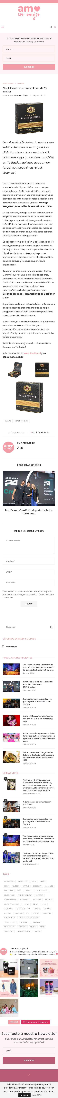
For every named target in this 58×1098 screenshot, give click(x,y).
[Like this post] (33, 432)
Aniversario (23, 882)
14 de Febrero (9, 882)
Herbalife (48, 900)
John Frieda (8, 909)
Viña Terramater (23, 931)
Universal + (23, 922)
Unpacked (22, 927)
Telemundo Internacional (29, 918)
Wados (37, 931)
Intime (35, 904)
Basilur (8, 421)
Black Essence (21, 421)
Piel (27, 913)
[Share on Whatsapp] (48, 432)
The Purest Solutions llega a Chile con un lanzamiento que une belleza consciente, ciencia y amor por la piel (39, 857)
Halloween (37, 900)
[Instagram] (51, 27)
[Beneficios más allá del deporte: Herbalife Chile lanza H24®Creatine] (29, 488)
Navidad (7, 913)
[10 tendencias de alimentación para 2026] (11, 806)
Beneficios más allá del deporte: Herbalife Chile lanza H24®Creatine (38, 684)
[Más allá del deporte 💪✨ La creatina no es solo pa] (9, 968)
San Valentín (9, 918)
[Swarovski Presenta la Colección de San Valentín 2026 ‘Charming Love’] (11, 720)
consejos (49, 886)
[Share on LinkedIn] (45, 432)
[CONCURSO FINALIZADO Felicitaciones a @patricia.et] (49, 988)
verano (33, 927)
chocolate (37, 886)
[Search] (55, 27)
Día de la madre (42, 891)
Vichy (42, 927)
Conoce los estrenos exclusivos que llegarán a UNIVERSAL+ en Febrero (37, 701)
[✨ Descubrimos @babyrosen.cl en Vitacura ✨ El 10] (29, 968)
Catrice (15, 886)
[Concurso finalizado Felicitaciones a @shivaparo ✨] (9, 988)
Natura (47, 909)
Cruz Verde (8, 891)
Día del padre (9, 895)
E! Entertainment (25, 895)
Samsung (47, 913)
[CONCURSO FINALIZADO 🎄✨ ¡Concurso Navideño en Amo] (49, 968)
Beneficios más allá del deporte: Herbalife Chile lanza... (29, 512)
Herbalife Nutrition (11, 904)
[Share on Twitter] (39, 432)
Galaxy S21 (24, 900)
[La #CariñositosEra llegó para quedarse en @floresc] (9, 1008)
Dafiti (19, 891)
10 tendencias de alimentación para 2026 (37, 803)
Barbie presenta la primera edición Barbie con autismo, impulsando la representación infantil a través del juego (39, 737)
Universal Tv (9, 927)
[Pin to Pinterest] (42, 432)
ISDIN (44, 904)
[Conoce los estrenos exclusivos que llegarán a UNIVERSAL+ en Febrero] (11, 703)
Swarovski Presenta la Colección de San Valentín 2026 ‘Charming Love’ (38, 719)
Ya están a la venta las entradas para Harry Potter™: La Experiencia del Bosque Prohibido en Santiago (38, 667)
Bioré (6, 886)
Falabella (39, 895)
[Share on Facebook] (36, 432)
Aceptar (24, 1095)
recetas (36, 913)
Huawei (26, 904)
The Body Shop (9, 922)
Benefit (43, 882)
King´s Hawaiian (24, 909)
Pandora (18, 913)
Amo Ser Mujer (21, 95)
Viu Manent (8, 931)
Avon (34, 882)
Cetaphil (26, 886)
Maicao (37, 909)
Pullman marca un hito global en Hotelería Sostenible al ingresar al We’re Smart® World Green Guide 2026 (38, 756)
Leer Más (37, 1095)
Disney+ (29, 891)
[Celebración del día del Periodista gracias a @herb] (29, 988)
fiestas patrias (10, 900)
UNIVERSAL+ (37, 922)
